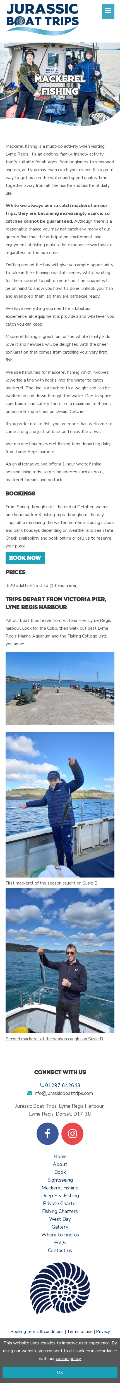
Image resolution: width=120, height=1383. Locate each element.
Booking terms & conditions (37, 1331)
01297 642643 (62, 1085)
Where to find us (60, 1234)
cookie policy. (68, 1359)
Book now (25, 558)
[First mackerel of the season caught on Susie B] (60, 805)
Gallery (60, 1227)
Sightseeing (60, 1180)
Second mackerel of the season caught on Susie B (54, 1039)
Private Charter (60, 1203)
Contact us (60, 1250)
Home (60, 1156)
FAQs (60, 1242)
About (60, 1164)
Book (60, 1172)
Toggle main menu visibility (108, 10)
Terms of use (80, 1331)
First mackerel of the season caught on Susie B (51, 883)
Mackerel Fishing (60, 1187)
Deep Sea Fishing (60, 1195)
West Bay (60, 1219)
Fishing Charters (60, 1211)
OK (60, 1372)
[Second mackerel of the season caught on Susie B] (60, 960)
